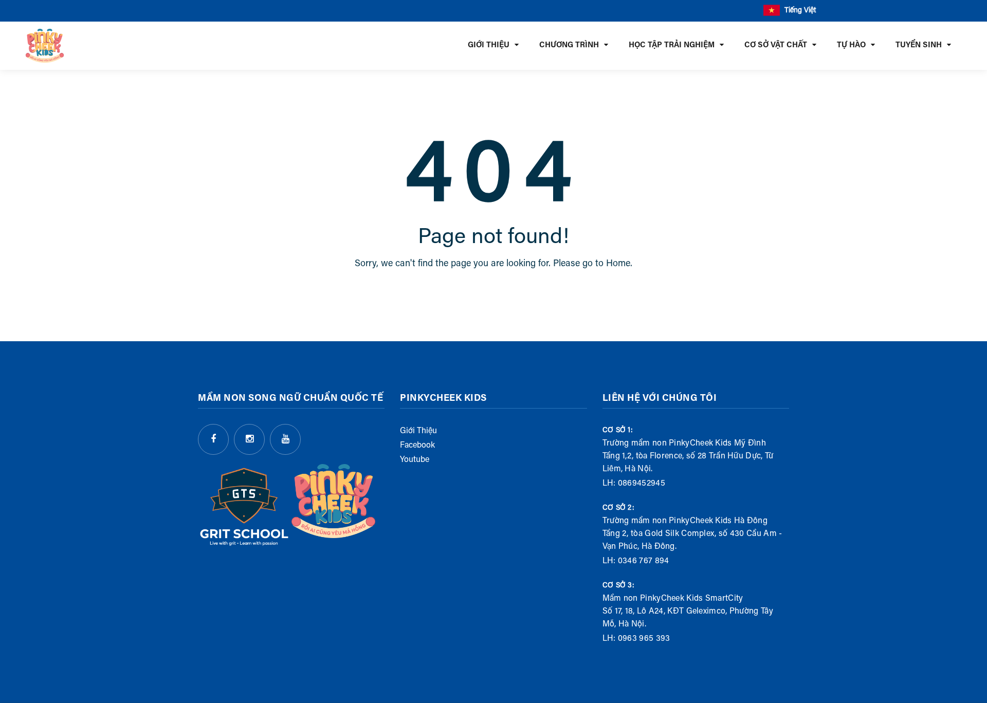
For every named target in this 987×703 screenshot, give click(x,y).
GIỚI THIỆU (488, 45)
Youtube (414, 460)
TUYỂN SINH (918, 45)
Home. (619, 264)
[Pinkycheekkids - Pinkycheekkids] (45, 45)
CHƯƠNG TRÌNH (569, 45)
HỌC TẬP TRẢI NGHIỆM (672, 45)
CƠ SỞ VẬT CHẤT (775, 45)
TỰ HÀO (851, 45)
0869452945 (641, 483)
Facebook (417, 445)
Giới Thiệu (418, 431)
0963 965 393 (644, 639)
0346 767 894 (643, 561)
